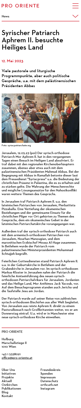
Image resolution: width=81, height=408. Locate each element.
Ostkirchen (9, 385)
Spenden (46, 373)
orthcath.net (49, 385)
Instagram (47, 388)
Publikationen (11, 388)
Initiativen (9, 373)
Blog (5, 392)
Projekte (8, 377)
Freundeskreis (50, 370)
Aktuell (7, 381)
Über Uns (8, 370)
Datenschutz (49, 381)
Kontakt (7, 396)
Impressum (48, 377)
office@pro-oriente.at (17, 358)
